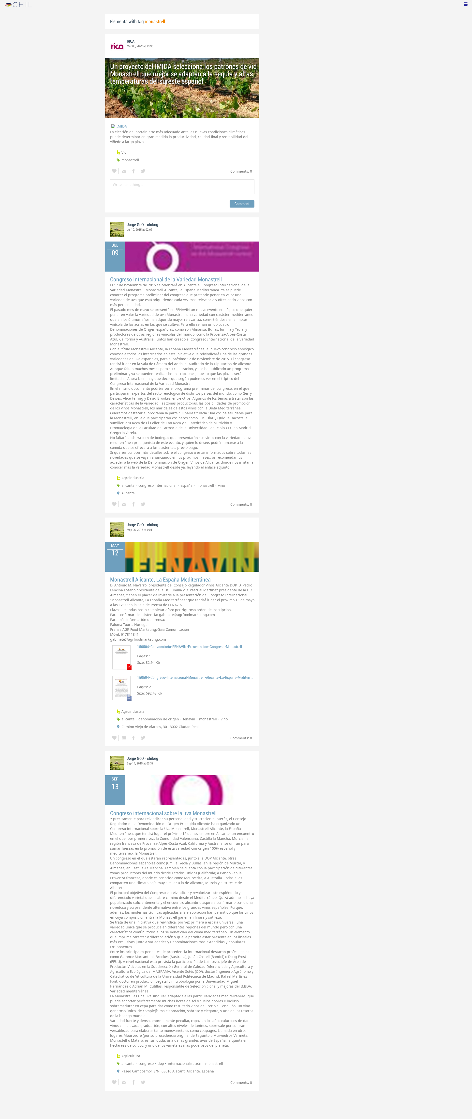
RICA (130, 41)
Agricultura (130, 1056)
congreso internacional (157, 485)
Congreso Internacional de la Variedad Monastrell (166, 279)
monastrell (130, 160)
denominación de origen (158, 719)
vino (221, 485)
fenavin (189, 719)
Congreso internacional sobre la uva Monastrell (163, 813)
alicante (127, 485)
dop (161, 1063)
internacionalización (184, 1063)
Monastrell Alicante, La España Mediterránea (160, 580)
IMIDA (122, 126)
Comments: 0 (241, 171)
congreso (146, 1063)
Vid (124, 152)
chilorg (152, 225)
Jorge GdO (135, 225)
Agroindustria (132, 477)
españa (186, 485)
